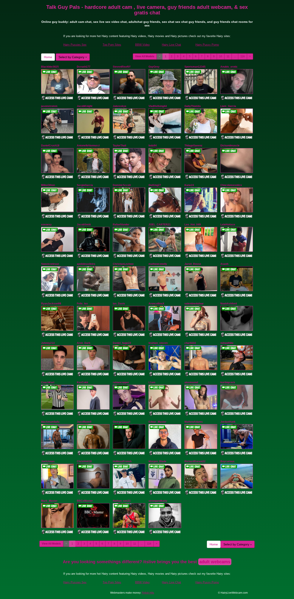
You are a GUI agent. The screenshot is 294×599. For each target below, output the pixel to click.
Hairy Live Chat (171, 44)
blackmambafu (50, 421)
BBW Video (142, 44)
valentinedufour (194, 303)
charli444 (190, 343)
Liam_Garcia (228, 106)
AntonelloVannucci (88, 145)
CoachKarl (47, 382)
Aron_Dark (83, 343)
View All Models (144, 56)
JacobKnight (84, 106)
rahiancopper (121, 382)
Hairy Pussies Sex (75, 44)
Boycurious (227, 461)
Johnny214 (48, 343)
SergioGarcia (85, 185)
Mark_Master (49, 500)
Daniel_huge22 (122, 343)
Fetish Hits (148, 592)
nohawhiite (227, 343)
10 (220, 56)
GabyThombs (192, 106)
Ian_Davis (119, 303)
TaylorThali (119, 145)
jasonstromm (49, 106)
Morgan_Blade (157, 461)
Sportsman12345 (195, 66)
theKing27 (155, 185)
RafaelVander (121, 224)
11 (228, 56)
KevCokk (82, 382)
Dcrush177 (83, 66)
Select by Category (72, 57)
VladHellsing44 (158, 106)
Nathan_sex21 (122, 500)
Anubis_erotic (229, 66)
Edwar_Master (157, 421)
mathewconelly (158, 263)
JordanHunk (227, 421)
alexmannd (191, 382)
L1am (152, 382)
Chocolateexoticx (231, 185)
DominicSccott (122, 185)
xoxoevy (46, 224)
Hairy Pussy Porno (207, 44)
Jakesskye (119, 106)
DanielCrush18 (50, 145)
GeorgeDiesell (121, 421)
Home (48, 57)
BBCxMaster (85, 500)
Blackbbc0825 (50, 66)
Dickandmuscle (230, 145)
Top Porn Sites (112, 44)
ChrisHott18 (84, 461)
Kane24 (189, 185)
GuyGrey (154, 66)
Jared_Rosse (192, 263)
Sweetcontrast (50, 263)
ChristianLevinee (123, 263)
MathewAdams (193, 421)
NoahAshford (228, 303)
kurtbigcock (227, 382)
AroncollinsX (156, 303)
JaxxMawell (84, 421)
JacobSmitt (84, 224)
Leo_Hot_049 (192, 224)
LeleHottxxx (227, 224)
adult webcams (214, 561)
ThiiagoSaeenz (193, 145)
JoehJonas (48, 461)
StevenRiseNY (122, 66)
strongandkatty (158, 500)
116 (242, 56)
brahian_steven (158, 343)
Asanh (224, 263)
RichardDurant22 (195, 461)
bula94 (153, 145)
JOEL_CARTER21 (160, 224)
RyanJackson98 (51, 303)
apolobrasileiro (86, 263)
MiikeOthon (48, 185)
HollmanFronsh (122, 461)
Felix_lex (82, 303)
